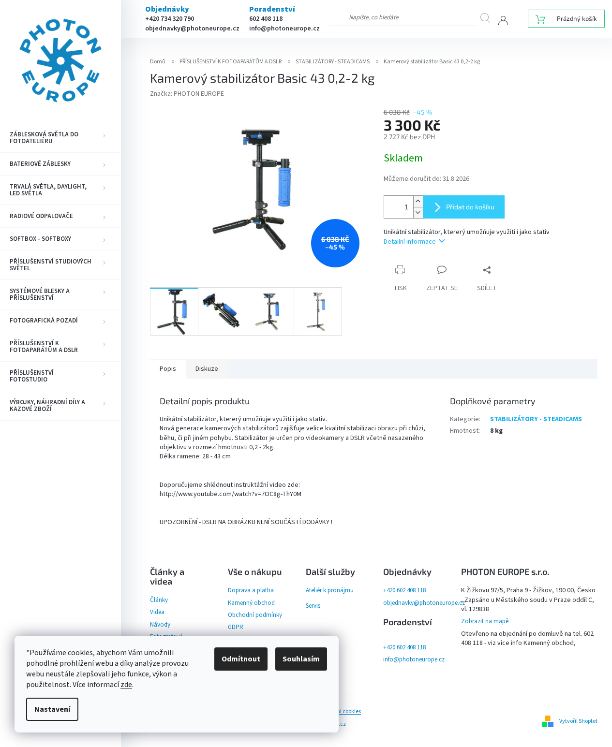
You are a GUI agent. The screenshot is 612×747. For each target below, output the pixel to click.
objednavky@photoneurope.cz (192, 28)
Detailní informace (410, 242)
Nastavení (52, 709)
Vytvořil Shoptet (578, 721)
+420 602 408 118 (404, 590)
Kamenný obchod (251, 603)
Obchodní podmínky (255, 615)
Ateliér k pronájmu (330, 590)
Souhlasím (301, 659)
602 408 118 (266, 19)
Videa (157, 612)
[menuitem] (60, 137)
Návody (160, 624)
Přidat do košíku (470, 207)
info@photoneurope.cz (284, 28)
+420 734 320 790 (169, 19)
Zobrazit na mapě (484, 621)
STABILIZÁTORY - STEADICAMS (536, 419)
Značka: (187, 94)
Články (159, 600)
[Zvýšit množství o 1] (418, 201)
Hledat (489, 18)
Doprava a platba (251, 590)
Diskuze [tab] (206, 369)
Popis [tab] (168, 369)
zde (126, 684)
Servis (313, 605)
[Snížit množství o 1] (418, 212)
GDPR (235, 627)
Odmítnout (241, 659)
